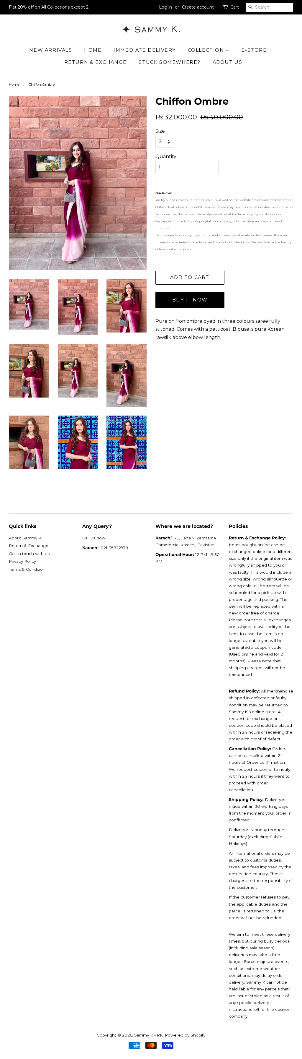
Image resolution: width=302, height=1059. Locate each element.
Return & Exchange (95, 62)
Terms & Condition (27, 569)
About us (227, 62)
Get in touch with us (29, 553)
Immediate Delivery (145, 50)
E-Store (254, 50)
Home (92, 50)
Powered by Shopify (185, 1035)
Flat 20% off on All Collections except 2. (49, 7)
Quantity (165, 156)
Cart (234, 7)
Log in (165, 7)
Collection (207, 50)
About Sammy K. (25, 538)
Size (160, 131)
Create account (198, 7)
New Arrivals (50, 50)
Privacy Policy (22, 561)
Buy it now (190, 300)
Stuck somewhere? (170, 62)
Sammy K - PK (148, 1035)
